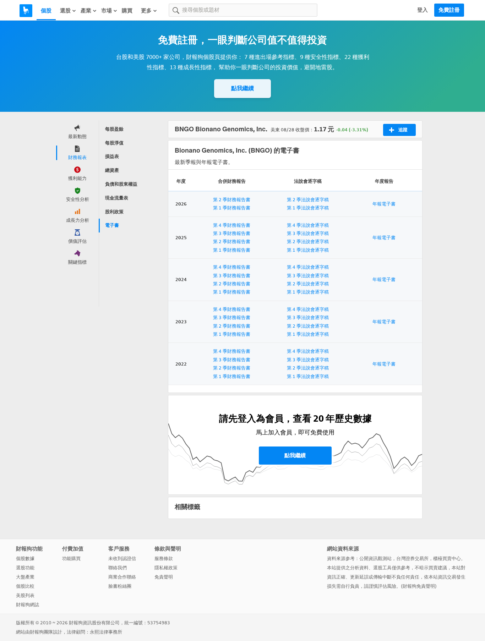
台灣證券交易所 (412, 558)
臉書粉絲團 (119, 586)
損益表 (112, 156)
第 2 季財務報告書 (231, 199)
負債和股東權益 (121, 184)
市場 (106, 10)
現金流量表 (116, 198)
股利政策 (114, 211)
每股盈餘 (114, 129)
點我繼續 (242, 88)
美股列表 (25, 595)
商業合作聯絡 (122, 577)
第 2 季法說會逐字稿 (308, 199)
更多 (146, 10)
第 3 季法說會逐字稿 (308, 233)
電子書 (112, 225)
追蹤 (403, 129)
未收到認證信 (122, 558)
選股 (65, 10)
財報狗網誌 (27, 604)
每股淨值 (114, 143)
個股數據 (25, 558)
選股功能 (25, 567)
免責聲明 (163, 577)
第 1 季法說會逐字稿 (308, 207)
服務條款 (163, 558)
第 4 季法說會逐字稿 (308, 225)
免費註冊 (449, 10)
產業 (86, 10)
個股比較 (25, 586)
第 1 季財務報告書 (231, 207)
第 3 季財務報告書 (231, 233)
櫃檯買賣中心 (447, 558)
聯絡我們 (117, 567)
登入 (422, 10)
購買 (127, 10)
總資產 (112, 170)
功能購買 (71, 558)
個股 (46, 10)
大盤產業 (25, 577)
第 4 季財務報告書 (231, 225)
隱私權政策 (166, 567)
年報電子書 (384, 204)
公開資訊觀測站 (375, 558)
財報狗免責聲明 (419, 586)
